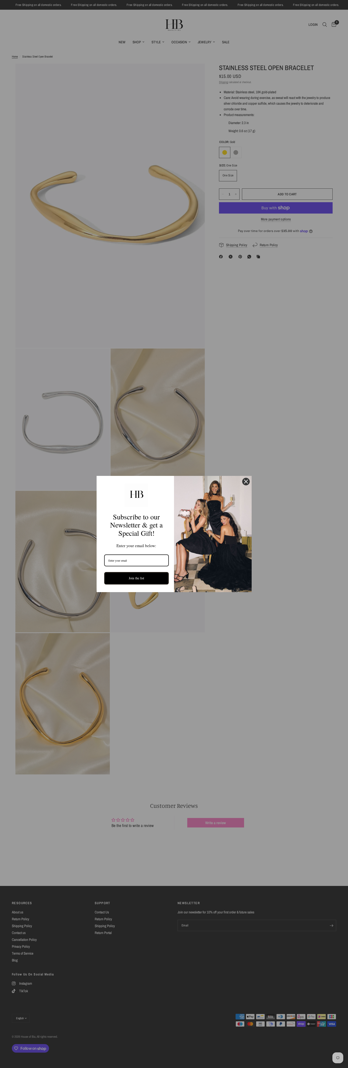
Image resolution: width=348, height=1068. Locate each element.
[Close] (246, 481)
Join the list (136, 578)
